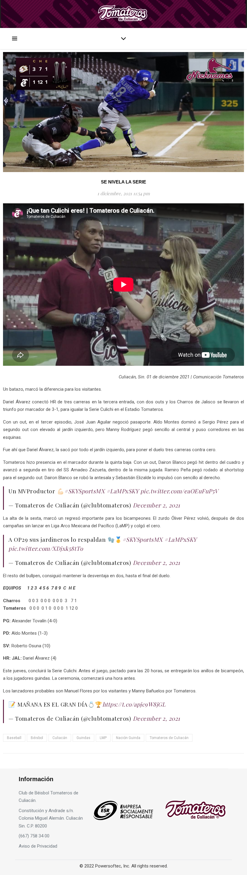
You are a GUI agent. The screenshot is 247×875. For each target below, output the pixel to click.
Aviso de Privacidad (38, 846)
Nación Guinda (128, 738)
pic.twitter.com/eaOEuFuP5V (179, 491)
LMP (103, 738)
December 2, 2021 (156, 505)
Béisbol (37, 738)
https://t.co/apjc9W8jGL (134, 704)
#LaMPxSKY (122, 491)
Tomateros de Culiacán (169, 738)
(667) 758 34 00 (34, 836)
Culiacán (59, 738)
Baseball (14, 738)
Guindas (83, 738)
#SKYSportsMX (84, 491)
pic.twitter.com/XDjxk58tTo (45, 548)
